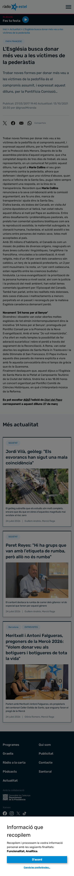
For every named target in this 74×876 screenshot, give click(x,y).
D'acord (37, 859)
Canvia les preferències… (37, 867)
